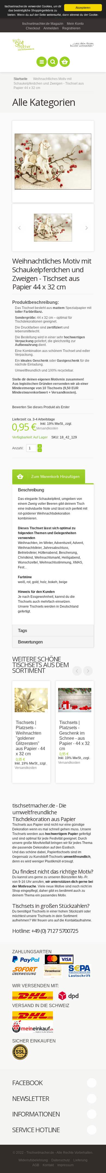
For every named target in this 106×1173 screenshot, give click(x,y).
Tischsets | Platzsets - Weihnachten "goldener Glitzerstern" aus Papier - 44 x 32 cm (30, 738)
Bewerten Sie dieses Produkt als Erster (41, 407)
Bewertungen (30, 642)
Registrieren (71, 28)
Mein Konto (75, 24)
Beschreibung (31, 490)
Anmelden (51, 28)
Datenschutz (60, 1160)
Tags (22, 630)
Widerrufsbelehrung (33, 1160)
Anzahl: (17, 448)
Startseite (20, 79)
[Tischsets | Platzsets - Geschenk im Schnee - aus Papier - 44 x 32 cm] (74, 700)
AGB (35, 1165)
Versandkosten (47, 428)
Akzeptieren (83, 7)
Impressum (65, 1165)
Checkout (33, 28)
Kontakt (48, 1165)
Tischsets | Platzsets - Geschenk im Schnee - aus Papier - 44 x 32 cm (74, 735)
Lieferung (80, 1160)
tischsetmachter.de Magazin (42, 24)
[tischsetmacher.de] (53, 44)
